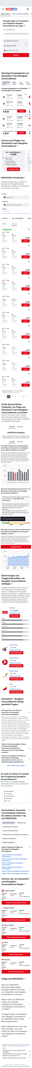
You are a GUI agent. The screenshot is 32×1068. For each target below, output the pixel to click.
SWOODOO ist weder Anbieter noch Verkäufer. (14, 1051)
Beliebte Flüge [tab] (21, 822)
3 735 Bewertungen (15, 650)
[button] (3, 9)
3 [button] (15, 396)
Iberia (11, 684)
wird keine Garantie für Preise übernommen (16, 1046)
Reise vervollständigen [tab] (9, 838)
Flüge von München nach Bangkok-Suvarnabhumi (12, 855)
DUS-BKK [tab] (20, 426)
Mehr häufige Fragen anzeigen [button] (16, 765)
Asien (11, 1064)
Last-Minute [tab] (21, 83)
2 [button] (12, 396)
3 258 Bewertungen (15, 689)
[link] (13, 169)
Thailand (16, 1064)
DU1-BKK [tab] (12, 426)
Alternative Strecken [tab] (9, 822)
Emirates (12, 608)
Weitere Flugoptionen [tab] (9, 842)
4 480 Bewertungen (15, 663)
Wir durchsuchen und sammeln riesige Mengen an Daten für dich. (15, 1054)
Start (6, 1064)
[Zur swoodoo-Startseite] (11, 9)
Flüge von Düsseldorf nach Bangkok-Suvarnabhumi (12, 863)
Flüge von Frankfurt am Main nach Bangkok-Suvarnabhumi (15, 859)
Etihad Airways (13, 671)
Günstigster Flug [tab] (6, 83)
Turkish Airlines (14, 658)
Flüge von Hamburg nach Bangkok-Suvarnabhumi (12, 867)
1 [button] (8, 396)
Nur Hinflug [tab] (28, 83)
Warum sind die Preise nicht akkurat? (14, 1058)
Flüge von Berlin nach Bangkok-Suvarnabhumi (15, 871)
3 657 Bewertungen (15, 613)
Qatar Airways (13, 645)
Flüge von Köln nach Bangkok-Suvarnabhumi (15, 873)
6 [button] (23, 396)
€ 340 (20, 26)
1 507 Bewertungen (15, 676)
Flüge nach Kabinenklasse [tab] (10, 830)
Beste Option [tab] (15, 83)
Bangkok (22, 1064)
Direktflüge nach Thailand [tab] (10, 826)
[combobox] (18, 197)
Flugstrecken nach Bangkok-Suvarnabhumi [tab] (15, 834)
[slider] (30, 213)
